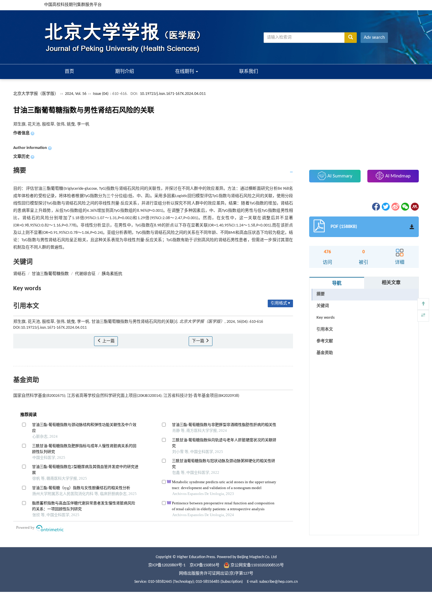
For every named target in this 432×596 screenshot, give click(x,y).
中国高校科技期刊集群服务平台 (73, 5)
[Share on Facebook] (375, 206)
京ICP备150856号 (205, 565)
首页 (69, 71)
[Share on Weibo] (395, 206)
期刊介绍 (124, 71)
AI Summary (339, 176)
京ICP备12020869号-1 (166, 565)
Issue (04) (100, 94)
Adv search (374, 37)
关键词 (323, 306)
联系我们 (248, 71)
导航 (336, 283)
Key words (326, 317)
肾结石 (19, 274)
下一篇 (198, 341)
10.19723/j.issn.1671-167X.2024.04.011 (173, 94)
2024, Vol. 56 (76, 94)
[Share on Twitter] (385, 206)
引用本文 (325, 329)
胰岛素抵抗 (112, 274)
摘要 (321, 294)
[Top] (423, 304)
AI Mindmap (397, 176)
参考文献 (325, 341)
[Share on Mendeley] (414, 206)
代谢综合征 (85, 274)
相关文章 (391, 283)
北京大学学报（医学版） (35, 94)
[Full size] (423, 316)
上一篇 (108, 341)
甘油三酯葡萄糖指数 (50, 274)
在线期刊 (185, 71)
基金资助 (325, 353)
